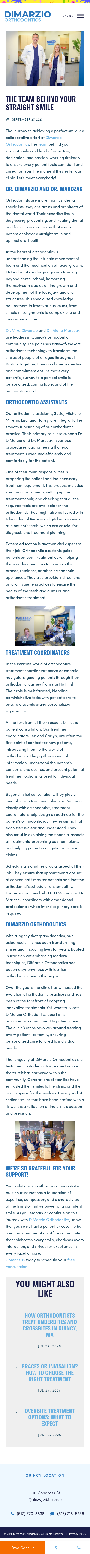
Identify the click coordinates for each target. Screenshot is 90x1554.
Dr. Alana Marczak (63, 330)
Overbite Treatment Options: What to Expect (50, 1417)
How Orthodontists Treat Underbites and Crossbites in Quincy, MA (49, 1325)
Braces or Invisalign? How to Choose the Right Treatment (49, 1372)
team (43, 144)
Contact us (15, 1259)
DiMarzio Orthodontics (49, 1219)
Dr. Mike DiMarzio (22, 330)
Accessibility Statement (57, 1540)
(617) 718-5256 (70, 1513)
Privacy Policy (77, 1533)
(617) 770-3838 (30, 1513)
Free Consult (22, 1547)
